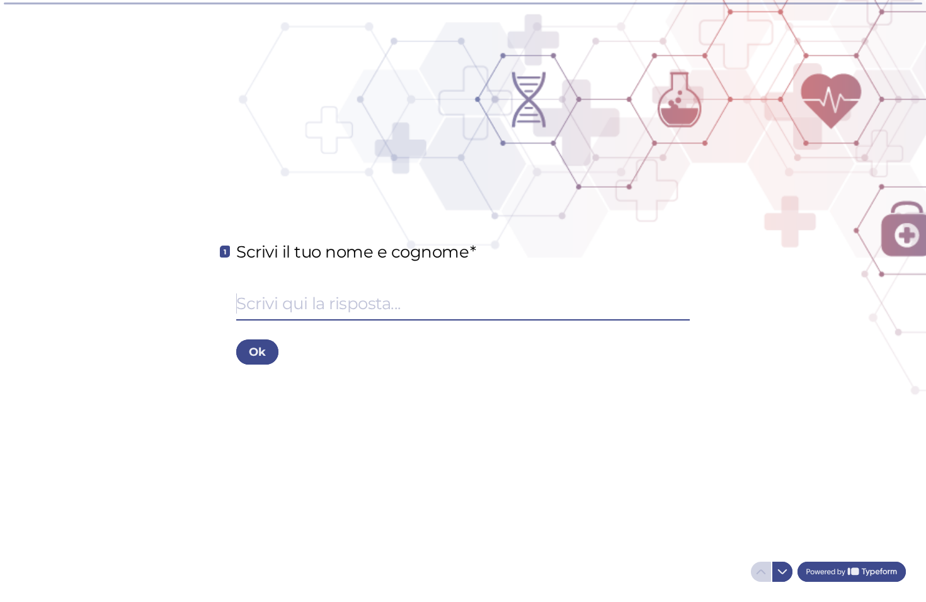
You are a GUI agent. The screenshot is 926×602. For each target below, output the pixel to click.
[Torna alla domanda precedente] (761, 572)
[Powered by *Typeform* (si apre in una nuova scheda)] (851, 572)
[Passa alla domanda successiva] (782, 572)
